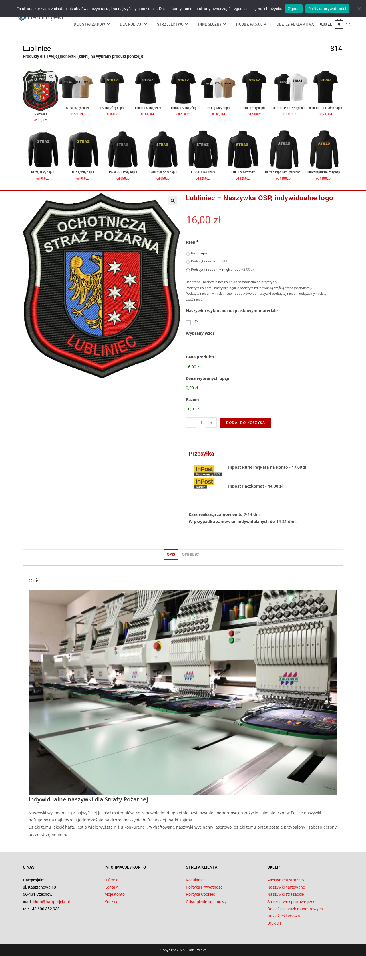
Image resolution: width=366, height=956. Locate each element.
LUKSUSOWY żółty (242, 172)
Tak (197, 321)
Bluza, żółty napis (83, 172)
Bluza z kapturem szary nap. (283, 172)
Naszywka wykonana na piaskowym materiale (232, 310)
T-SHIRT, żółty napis (112, 108)
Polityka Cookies (200, 894)
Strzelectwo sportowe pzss (291, 901)
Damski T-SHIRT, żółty (183, 108)
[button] (50, 76)
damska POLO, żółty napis (325, 108)
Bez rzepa (199, 253)
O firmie (111, 880)
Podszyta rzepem (211, 261)
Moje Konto (114, 894)
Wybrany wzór (200, 333)
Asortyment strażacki (286, 880)
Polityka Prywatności (204, 887)
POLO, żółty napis (254, 108)
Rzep (192, 242)
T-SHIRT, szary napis (76, 108)
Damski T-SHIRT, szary (147, 108)
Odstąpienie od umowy (206, 901)
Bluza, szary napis (42, 172)
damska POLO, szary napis (289, 108)
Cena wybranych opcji (207, 378)
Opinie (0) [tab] (190, 554)
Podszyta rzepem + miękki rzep (222, 269)
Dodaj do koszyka (245, 422)
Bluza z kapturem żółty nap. (323, 172)
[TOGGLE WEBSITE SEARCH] (348, 24)
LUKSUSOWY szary (203, 172)
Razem (192, 399)
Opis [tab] (171, 554)
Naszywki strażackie (285, 894)
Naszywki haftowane (286, 887)
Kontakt (111, 887)
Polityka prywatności (327, 8)
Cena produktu (201, 357)
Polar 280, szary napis (123, 172)
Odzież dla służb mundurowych (295, 909)
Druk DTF (275, 923)
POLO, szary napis (218, 108)
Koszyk (110, 901)
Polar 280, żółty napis (162, 172)
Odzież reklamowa (283, 916)
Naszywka (40, 114)
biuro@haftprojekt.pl (51, 901)
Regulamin (195, 880)
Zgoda (293, 8)
